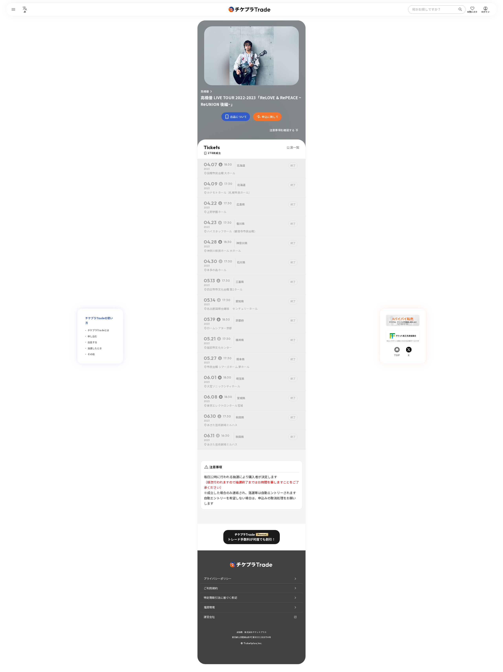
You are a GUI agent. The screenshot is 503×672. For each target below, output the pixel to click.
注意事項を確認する (282, 130)
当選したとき (95, 348)
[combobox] (433, 9)
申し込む (92, 336)
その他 (91, 354)
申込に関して (270, 117)
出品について (238, 117)
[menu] (13, 9)
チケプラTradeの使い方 (99, 320)
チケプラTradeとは (98, 330)
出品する (92, 342)
